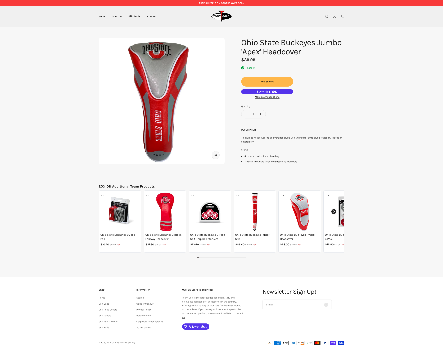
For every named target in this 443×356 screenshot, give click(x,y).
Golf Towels (105, 315)
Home (102, 16)
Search (140, 297)
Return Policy (143, 315)
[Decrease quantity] (246, 114)
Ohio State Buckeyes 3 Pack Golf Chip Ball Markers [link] (207, 237)
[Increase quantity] (261, 114)
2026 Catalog (143, 327)
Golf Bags (104, 303)
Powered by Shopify (126, 342)
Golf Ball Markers (108, 321)
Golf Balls (104, 327)
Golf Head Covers (108, 309)
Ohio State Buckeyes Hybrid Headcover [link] (297, 237)
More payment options (267, 96)
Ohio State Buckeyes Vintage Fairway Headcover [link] (163, 237)
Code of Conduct (145, 303)
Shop (115, 16)
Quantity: (246, 106)
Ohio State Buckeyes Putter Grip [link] (252, 237)
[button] (333, 211)
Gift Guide (134, 16)
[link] (120, 212)
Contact (151, 16)
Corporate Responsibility (149, 321)
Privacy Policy (143, 309)
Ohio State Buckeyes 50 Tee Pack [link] (117, 237)
